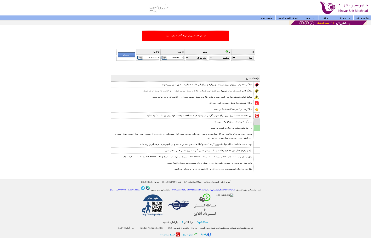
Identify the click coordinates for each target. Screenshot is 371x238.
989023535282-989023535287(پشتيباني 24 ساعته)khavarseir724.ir (203, 189)
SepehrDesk (202, 222)
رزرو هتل (327, 17)
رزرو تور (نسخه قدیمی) (288, 17)
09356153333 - (133, 189)
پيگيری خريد (266, 17)
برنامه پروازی (362, 17)
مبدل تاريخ (188, 234)
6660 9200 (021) (118, 189)
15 (181, 222)
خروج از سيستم (167, 234)
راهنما (204, 234)
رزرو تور (309, 17)
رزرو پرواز (345, 17)
